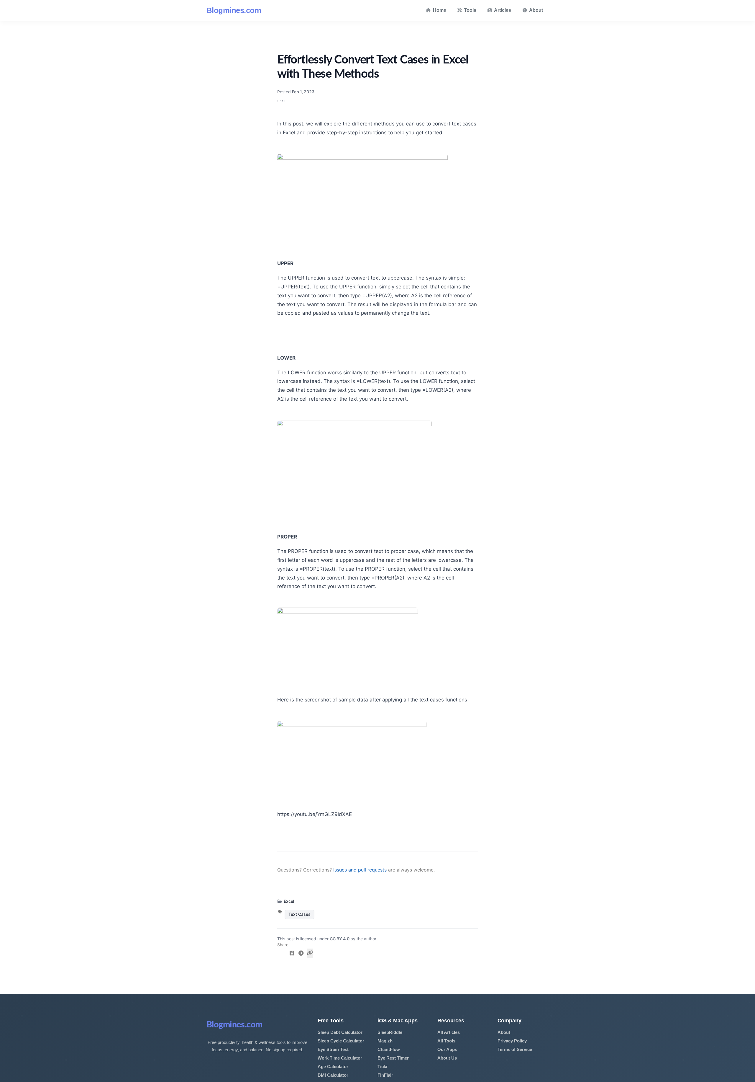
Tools (470, 10)
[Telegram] (301, 953)
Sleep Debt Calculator (340, 1032)
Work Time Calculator (340, 1057)
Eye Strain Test (333, 1049)
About (536, 10)
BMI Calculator (333, 1075)
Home (439, 10)
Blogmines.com (233, 10)
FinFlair (385, 1075)
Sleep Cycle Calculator (341, 1040)
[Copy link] (310, 953)
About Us (447, 1057)
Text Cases (299, 914)
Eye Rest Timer (393, 1057)
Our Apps (447, 1049)
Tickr (383, 1066)
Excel (289, 901)
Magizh (385, 1040)
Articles (502, 10)
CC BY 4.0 (340, 938)
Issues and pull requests (360, 870)
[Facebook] (292, 953)
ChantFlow (389, 1049)
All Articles (448, 1032)
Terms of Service (515, 1049)
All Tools (446, 1040)
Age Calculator (333, 1066)
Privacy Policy (512, 1040)
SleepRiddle (390, 1032)
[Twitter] (283, 953)
